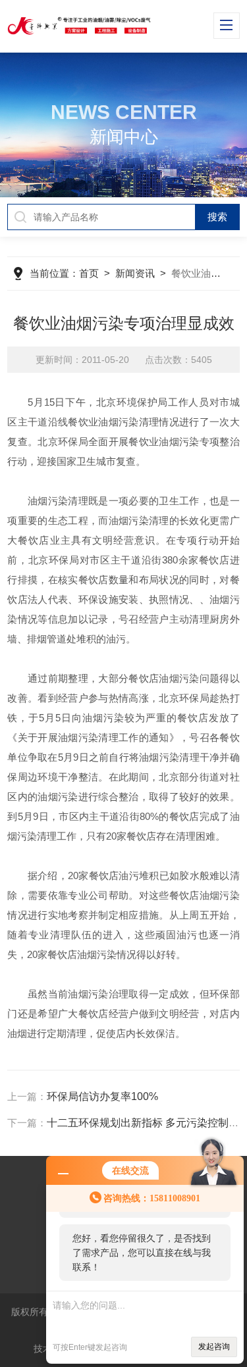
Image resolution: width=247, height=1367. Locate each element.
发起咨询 (214, 1346)
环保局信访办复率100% (102, 1096)
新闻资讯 (135, 273)
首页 (89, 273)
